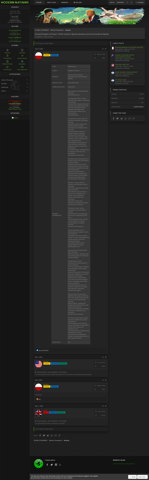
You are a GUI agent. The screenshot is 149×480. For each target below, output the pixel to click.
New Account (7, 69)
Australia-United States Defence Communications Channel (124, 56)
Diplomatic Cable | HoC (122, 64)
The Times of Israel (120, 80)
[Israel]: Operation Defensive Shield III (126, 72)
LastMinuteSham (139, 107)
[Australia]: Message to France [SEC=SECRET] (129, 47)
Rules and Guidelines (14, 37)
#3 (105, 380)
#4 (105, 406)
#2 (105, 357)
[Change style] (131, 2)
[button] (43, 2)
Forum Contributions (15, 41)
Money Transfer (22, 58)
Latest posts (118, 43)
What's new (51, 2)
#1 (105, 49)
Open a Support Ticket (14, 109)
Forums (39, 2)
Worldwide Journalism (121, 83)
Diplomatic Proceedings (122, 51)
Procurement (7, 58)
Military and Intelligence (122, 76)
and (44, 350)
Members (64, 2)
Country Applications (15, 30)
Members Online (119, 460)
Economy (7, 53)
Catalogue (22, 53)
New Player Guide (14, 34)
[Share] (102, 49)
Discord (78, 2)
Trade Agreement (22, 69)
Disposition (22, 64)
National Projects (7, 64)
